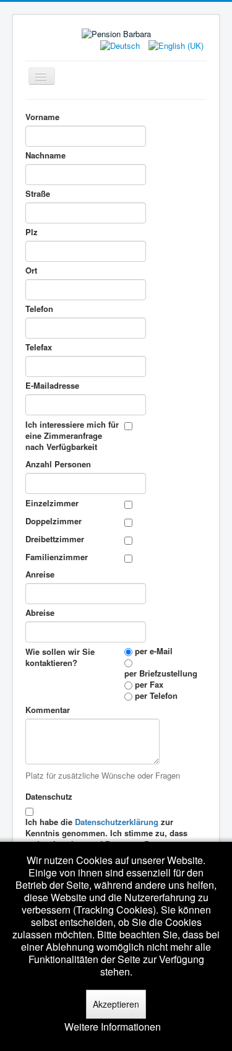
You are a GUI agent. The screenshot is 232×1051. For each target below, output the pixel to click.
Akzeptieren (116, 1004)
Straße (37, 193)
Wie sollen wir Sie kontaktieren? (60, 657)
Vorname (42, 117)
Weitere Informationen (112, 1026)
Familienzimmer (56, 557)
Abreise (39, 612)
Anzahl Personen (58, 464)
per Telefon (156, 695)
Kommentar (47, 710)
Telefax (38, 347)
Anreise (39, 574)
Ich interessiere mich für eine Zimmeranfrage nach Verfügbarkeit (72, 435)
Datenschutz (50, 796)
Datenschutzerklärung (116, 822)
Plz (31, 232)
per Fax (149, 684)
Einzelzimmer (52, 503)
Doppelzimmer (53, 521)
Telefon (40, 308)
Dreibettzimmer (54, 539)
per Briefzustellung (160, 673)
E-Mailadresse (53, 385)
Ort (31, 270)
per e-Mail (154, 651)
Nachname (45, 155)
